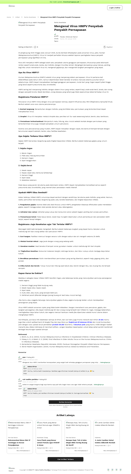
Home (9, 17)
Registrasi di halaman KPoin (80, 322)
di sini (101, 320)
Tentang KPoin (56, 470)
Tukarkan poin (79, 325)
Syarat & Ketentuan (69, 470)
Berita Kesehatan (30, 17)
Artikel (17, 17)
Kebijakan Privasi (83, 470)
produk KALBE (58, 325)
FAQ (91, 470)
